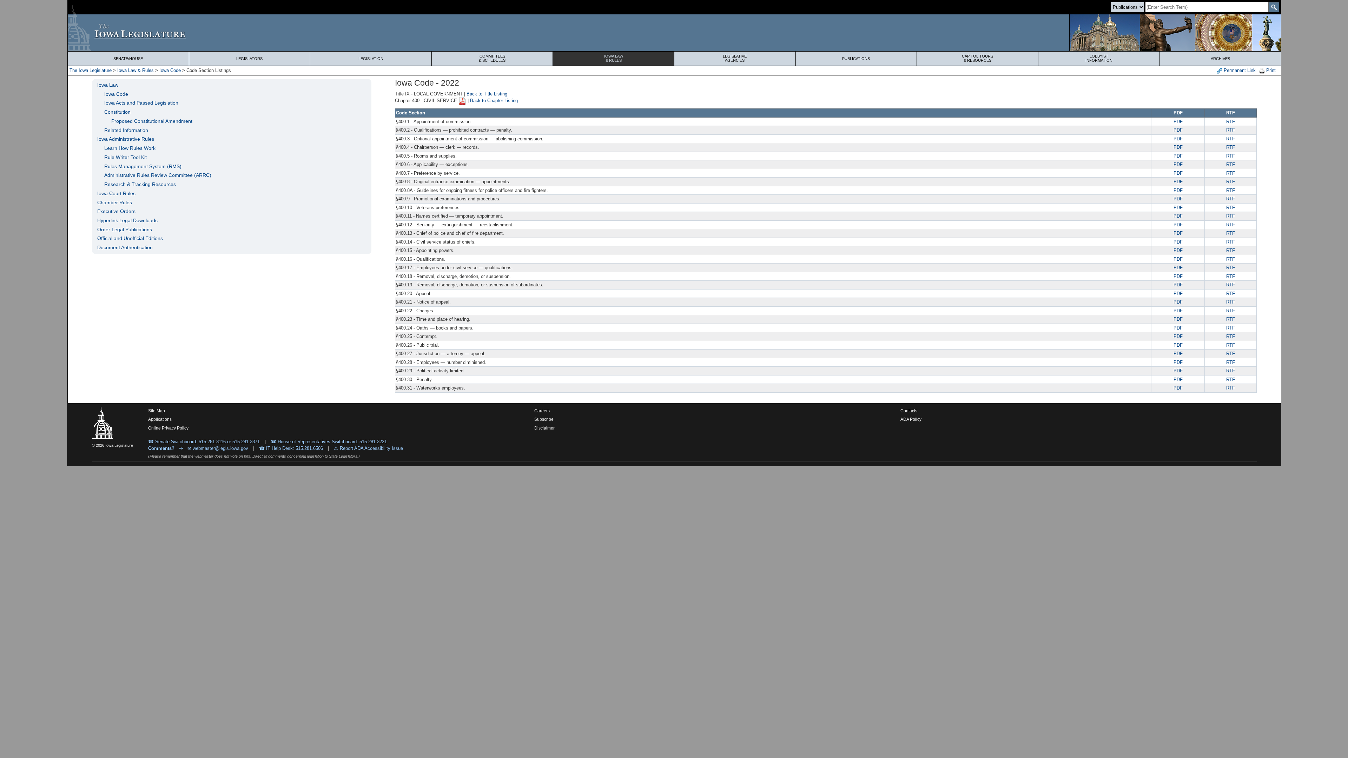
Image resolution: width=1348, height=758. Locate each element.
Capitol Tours (977, 58)
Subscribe (544, 419)
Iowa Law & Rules (135, 70)
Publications (856, 58)
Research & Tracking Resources (140, 184)
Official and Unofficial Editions (130, 238)
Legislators (249, 58)
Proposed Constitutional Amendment (151, 121)
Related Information (126, 130)
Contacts (908, 410)
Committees (492, 58)
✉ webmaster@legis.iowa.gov (217, 448)
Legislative (735, 58)
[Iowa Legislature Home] (674, 32)
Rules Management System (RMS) (142, 166)
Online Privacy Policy (168, 428)
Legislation (370, 58)
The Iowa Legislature (91, 70)
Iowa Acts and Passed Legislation (141, 103)
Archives (1220, 58)
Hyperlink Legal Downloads (127, 220)
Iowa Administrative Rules (125, 139)
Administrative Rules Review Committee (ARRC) (157, 175)
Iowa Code (170, 70)
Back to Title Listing (487, 94)
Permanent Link (1239, 70)
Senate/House (128, 58)
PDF (1178, 121)
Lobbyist (1098, 58)
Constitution (117, 112)
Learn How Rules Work (130, 148)
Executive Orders (116, 211)
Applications (160, 419)
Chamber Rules (114, 202)
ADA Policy (910, 419)
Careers (542, 410)
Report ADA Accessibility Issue (371, 448)
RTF (1230, 121)
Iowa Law (613, 58)
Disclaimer (544, 428)
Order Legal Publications (124, 229)
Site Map (156, 410)
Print (1270, 70)
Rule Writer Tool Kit (125, 157)
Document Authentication (125, 247)
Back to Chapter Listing (494, 101)
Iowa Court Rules (116, 193)
